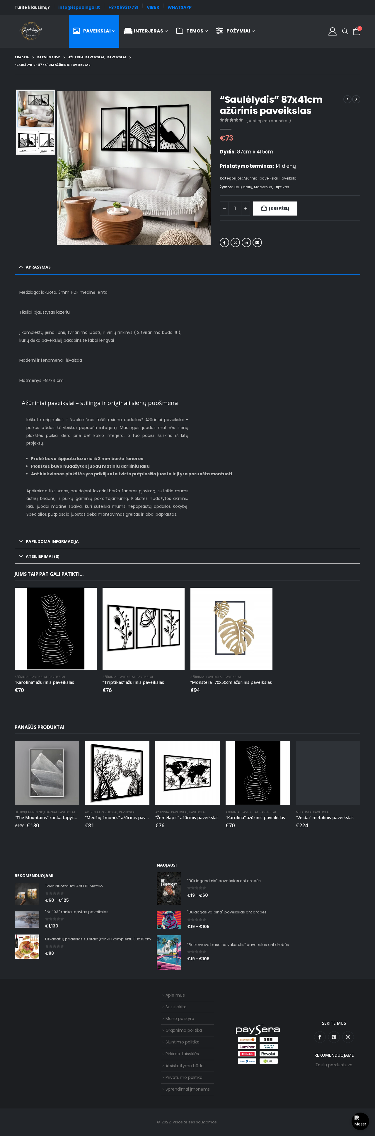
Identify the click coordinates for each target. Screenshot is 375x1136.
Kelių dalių (243, 187)
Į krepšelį (279, 208)
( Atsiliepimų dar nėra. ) (268, 121)
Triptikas (281, 187)
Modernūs (263, 187)
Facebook (224, 242)
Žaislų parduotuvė (334, 1065)
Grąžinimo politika (184, 1030)
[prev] (347, 99)
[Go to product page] (56, 629)
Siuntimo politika (183, 1042)
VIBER (153, 7)
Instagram (348, 1037)
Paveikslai (97, 31)
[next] (356, 99)
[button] (345, 31)
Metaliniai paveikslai (313, 812)
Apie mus (175, 995)
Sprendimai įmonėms (188, 1089)
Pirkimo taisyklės (182, 1054)
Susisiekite (176, 1007)
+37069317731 (123, 7)
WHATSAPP (180, 7)
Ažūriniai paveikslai (260, 178)
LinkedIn (246, 242)
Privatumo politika (184, 1077)
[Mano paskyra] (333, 31)
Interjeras (148, 31)
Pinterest (334, 1037)
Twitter (235, 242)
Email (257, 242)
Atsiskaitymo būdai (185, 1066)
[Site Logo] (31, 31)
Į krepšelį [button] (87, 597)
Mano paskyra (180, 1018)
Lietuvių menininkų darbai (36, 812)
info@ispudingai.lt (79, 7)
